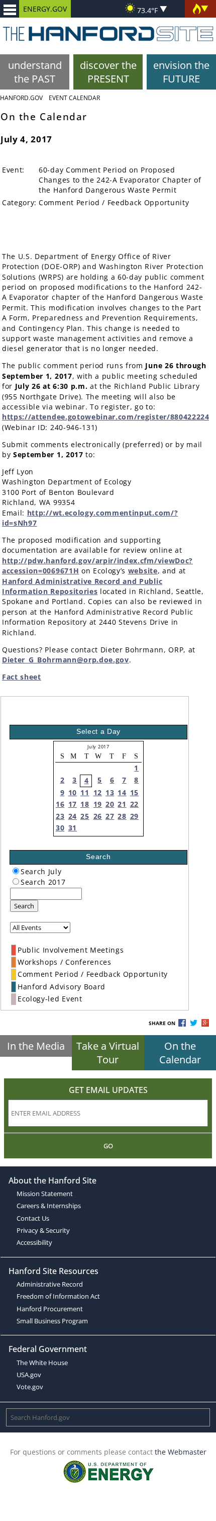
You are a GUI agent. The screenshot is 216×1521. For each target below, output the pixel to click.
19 (97, 804)
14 (122, 792)
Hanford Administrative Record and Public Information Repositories (82, 586)
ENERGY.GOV (45, 9)
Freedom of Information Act (58, 1296)
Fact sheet (21, 677)
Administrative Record (50, 1284)
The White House (42, 1362)
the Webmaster (180, 1452)
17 (72, 804)
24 (72, 816)
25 (84, 816)
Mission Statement (45, 1193)
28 (122, 816)
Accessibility (34, 1242)
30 (60, 827)
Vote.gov (30, 1386)
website (143, 570)
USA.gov (29, 1374)
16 (60, 804)
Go (108, 1145)
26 (97, 816)
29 (134, 816)
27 (109, 816)
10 (72, 792)
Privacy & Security (43, 1230)
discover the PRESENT (108, 72)
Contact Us (33, 1218)
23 (60, 816)
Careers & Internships (49, 1205)
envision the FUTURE (181, 72)
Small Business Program (52, 1320)
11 (84, 792)
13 (109, 792)
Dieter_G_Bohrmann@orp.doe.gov (65, 659)
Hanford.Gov (21, 98)
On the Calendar (180, 1052)
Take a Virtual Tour (107, 1052)
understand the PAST (35, 72)
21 (122, 804)
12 (97, 792)
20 (109, 804)
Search (24, 905)
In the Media (36, 1046)
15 (134, 792)
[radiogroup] (16, 871)
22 (134, 804)
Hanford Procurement (50, 1308)
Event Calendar (74, 98)
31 (72, 827)
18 (84, 804)
